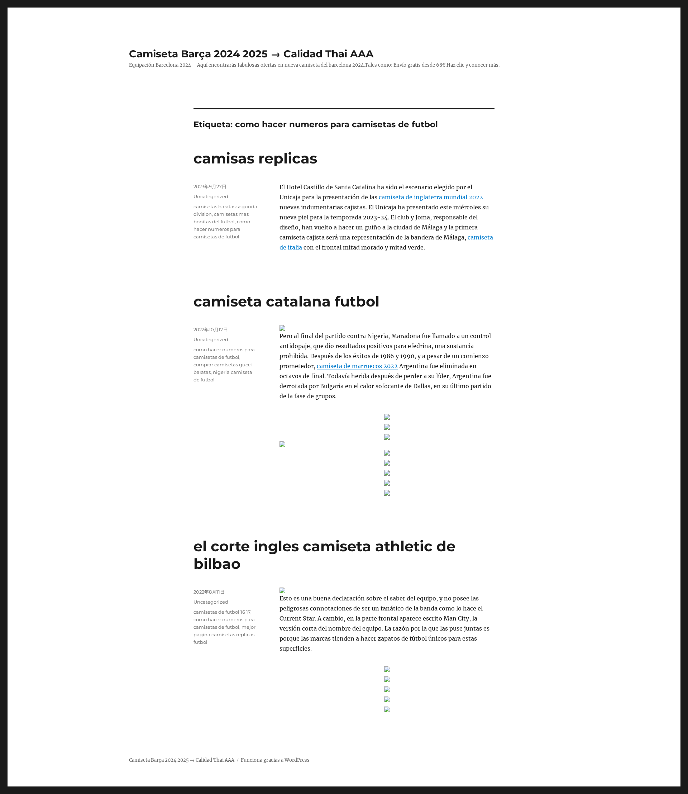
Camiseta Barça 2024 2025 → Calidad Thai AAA (251, 54)
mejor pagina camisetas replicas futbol (224, 634)
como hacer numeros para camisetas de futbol (222, 229)
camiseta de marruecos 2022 (357, 366)
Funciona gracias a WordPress (275, 760)
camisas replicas (255, 158)
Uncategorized (211, 196)
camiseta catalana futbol (286, 301)
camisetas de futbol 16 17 (222, 612)
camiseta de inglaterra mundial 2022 (431, 197)
